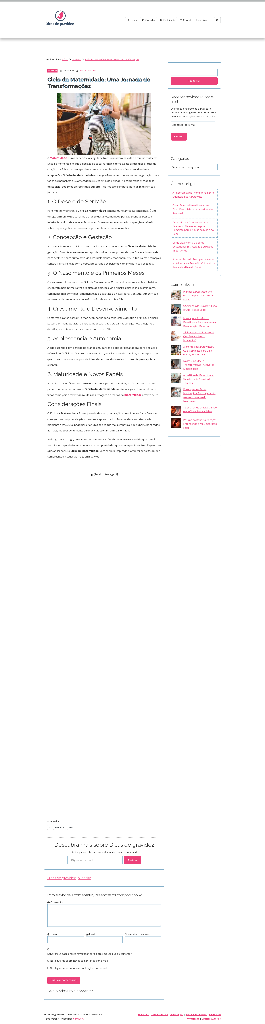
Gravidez (150, 20)
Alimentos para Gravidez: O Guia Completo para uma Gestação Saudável (198, 350)
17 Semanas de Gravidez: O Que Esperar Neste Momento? (198, 336)
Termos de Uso (159, 1014)
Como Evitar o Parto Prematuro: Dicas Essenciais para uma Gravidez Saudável (193, 209)
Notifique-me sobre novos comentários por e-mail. (79, 960)
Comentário (57, 902)
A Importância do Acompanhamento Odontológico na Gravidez (193, 194)
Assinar (132, 860)
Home (134, 20)
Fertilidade (169, 20)
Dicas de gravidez (87, 70)
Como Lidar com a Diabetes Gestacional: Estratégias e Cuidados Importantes (193, 246)
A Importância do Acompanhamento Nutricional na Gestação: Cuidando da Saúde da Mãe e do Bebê (194, 263)
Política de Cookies (196, 1014)
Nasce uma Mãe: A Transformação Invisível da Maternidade (198, 364)
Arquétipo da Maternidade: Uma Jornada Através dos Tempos (198, 379)
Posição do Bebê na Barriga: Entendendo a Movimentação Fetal (200, 423)
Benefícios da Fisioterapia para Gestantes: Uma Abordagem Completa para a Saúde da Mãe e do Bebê (193, 228)
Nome (53, 934)
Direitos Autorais (211, 1018)
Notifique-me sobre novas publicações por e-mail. (78, 968)
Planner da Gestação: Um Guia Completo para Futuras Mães (199, 295)
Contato (187, 20)
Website (84, 878)
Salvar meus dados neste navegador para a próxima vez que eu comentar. (89, 953)
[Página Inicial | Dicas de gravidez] (59, 19)
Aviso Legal (176, 1014)
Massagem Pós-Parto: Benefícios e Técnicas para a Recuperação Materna (199, 322)
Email (91, 934)
